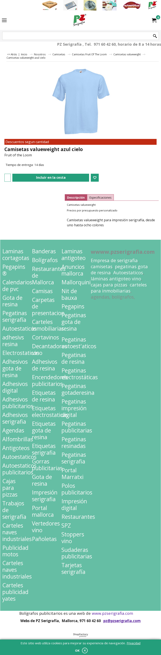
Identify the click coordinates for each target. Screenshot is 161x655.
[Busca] (155, 36)
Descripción (76, 197)
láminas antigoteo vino (116, 279)
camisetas (101, 266)
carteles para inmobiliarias (119, 288)
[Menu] (4, 20)
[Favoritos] (95, 178)
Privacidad (133, 643)
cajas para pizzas (109, 285)
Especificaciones (100, 197)
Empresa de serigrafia (114, 260)
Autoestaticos (128, 272)
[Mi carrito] (154, 20)
